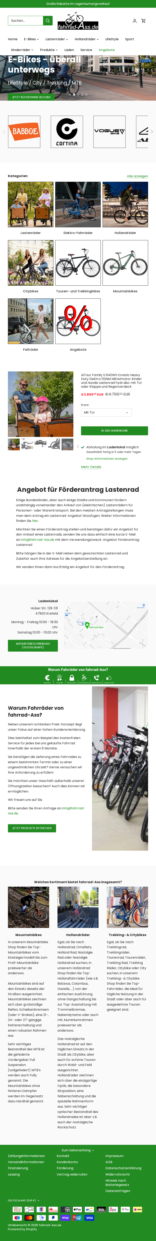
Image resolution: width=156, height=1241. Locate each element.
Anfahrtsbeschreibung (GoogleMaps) (33, 645)
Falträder (30, 349)
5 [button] (86, 95)
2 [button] (74, 95)
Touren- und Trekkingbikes (78, 291)
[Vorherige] (4, 131)
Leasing (14, 1174)
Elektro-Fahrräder (78, 233)
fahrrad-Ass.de (50, 1225)
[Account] (134, 20)
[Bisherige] (18, 404)
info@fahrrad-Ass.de (37, 539)
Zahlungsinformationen (26, 1156)
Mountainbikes (125, 291)
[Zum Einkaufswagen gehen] (143, 20)
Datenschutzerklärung (123, 1168)
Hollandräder (125, 233)
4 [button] (82, 95)
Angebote (78, 349)
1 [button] (70, 95)
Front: (85, 405)
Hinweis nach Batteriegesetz (117, 1182)
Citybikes (30, 291)
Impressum (114, 1156)
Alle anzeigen (137, 176)
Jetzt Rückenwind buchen (31, 97)
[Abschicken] (47, 20)
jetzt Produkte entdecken (32, 828)
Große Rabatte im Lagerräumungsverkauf (78, 4)
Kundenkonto (67, 1162)
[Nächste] (151, 131)
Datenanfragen (117, 1191)
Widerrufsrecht (117, 1174)
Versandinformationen (26, 1162)
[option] (78, 78)
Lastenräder (31, 233)
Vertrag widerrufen (72, 1174)
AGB (108, 1162)
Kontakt (63, 1156)
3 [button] (78, 95)
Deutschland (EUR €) (22, 1200)
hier (35, 520)
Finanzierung (18, 1168)
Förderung (65, 1168)
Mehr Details (91, 467)
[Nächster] (63, 404)
